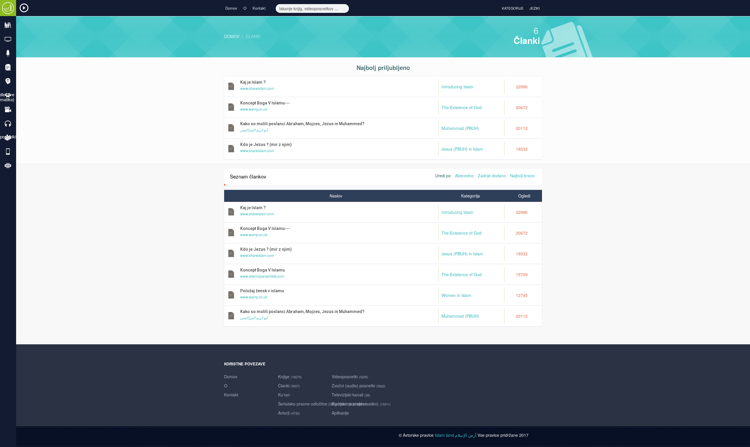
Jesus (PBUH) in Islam (462, 149)
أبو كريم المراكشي (253, 129)
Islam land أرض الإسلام (455, 435)
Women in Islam (456, 295)
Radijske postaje (349, 404)
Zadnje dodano (492, 175)
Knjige (290, 376)
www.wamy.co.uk (253, 108)
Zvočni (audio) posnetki (359, 385)
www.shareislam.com (257, 88)
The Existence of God (462, 107)
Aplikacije (340, 413)
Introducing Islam (457, 87)
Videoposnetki (350, 376)
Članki (253, 36)
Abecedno (464, 175)
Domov (231, 8)
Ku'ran (284, 395)
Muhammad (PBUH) (460, 128)
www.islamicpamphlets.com (262, 276)
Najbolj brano (522, 175)
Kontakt (259, 8)
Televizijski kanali (351, 395)
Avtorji (289, 413)
